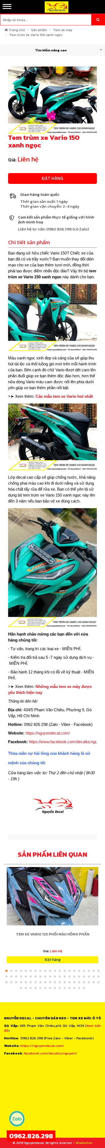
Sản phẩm (39, 29)
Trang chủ (17, 29)
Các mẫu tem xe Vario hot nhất (64, 396)
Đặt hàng (52, 178)
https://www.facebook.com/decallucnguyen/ (67, 741)
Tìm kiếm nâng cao (51, 50)
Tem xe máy (62, 29)
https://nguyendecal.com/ (48, 733)
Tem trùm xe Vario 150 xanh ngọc (36, 34)
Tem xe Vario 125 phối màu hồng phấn (52, 934)
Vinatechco (83, 1142)
